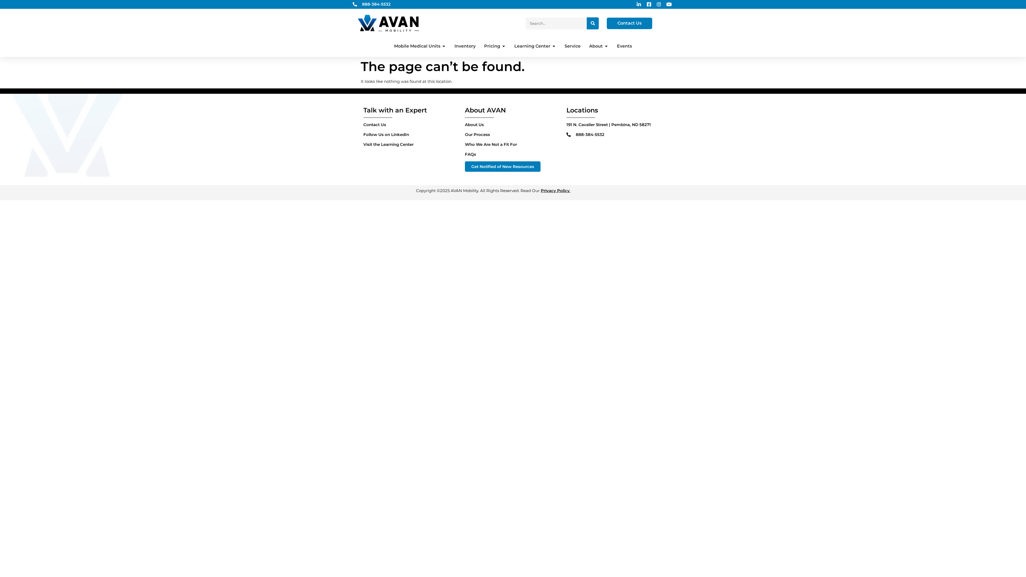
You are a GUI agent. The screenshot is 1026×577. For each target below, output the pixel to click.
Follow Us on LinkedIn (386, 134)
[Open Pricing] (504, 46)
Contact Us (374, 124)
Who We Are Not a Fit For (491, 144)
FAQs (470, 154)
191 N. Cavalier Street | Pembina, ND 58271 (608, 124)
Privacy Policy (555, 190)
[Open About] (606, 46)
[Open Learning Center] (554, 46)
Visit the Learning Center (388, 144)
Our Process (477, 134)
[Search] (593, 23)
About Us (474, 124)
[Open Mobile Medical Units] (444, 46)
